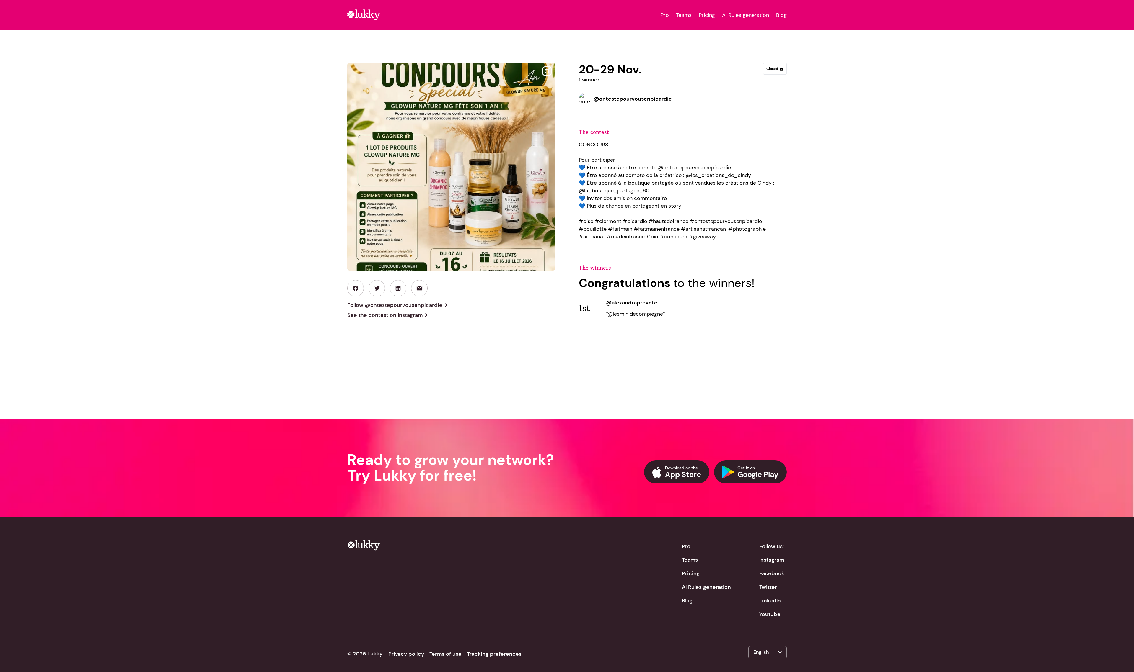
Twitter (768, 587)
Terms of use (445, 654)
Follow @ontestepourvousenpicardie (398, 305)
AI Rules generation (745, 15)
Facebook (771, 573)
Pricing (707, 15)
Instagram (771, 559)
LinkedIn (770, 600)
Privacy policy (406, 654)
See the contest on (388, 315)
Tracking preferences (494, 654)
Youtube (770, 614)
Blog (781, 15)
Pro (665, 15)
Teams (684, 15)
